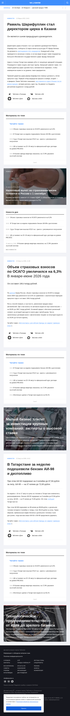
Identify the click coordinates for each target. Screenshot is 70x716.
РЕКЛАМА (37, 666)
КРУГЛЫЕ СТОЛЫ (39, 660)
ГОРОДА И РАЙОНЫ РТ (23, 662)
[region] (24, 703)
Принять (23, 708)
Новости (10, 18)
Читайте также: (17, 124)
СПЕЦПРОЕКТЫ (38, 662)
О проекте (7, 660)
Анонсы (7, 8)
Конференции (11, 608)
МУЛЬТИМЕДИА (8, 672)
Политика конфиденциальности (13, 656)
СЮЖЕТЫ (6, 668)
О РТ (18, 660)
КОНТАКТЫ (7, 662)
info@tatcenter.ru (9, 678)
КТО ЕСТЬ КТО (21, 666)
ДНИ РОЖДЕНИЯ (22, 672)
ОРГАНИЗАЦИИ (21, 670)
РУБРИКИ (6, 670)
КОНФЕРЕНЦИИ (38, 670)
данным (12, 293)
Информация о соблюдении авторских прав (17, 653)
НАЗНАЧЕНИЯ (21, 668)
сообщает (50, 499)
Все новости (11, 249)
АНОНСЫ (36, 668)
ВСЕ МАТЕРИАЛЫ (9, 666)
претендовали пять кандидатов (29, 51)
